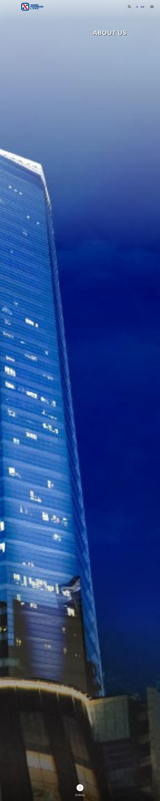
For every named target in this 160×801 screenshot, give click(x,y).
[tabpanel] (80, 400)
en (142, 7)
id (137, 7)
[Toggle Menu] (152, 7)
